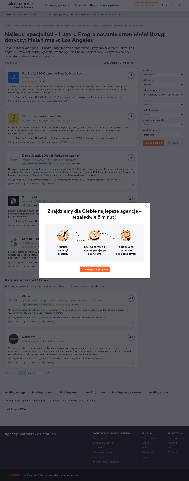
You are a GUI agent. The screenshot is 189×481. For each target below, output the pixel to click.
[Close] (146, 206)
